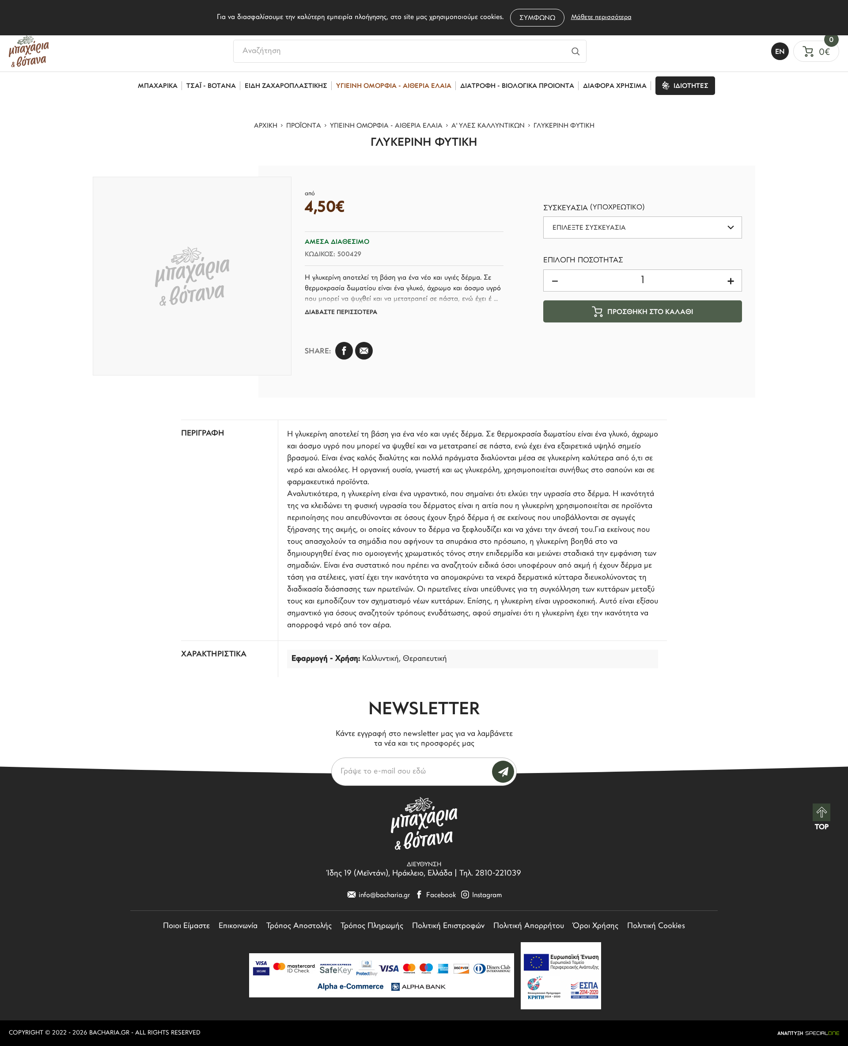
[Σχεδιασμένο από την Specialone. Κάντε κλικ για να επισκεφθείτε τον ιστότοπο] (808, 1033)
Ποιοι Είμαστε (186, 926)
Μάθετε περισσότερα (601, 17)
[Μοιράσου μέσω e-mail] (364, 351)
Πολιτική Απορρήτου (528, 926)
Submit (503, 772)
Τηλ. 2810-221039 (490, 874)
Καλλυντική (380, 659)
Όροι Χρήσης (595, 926)
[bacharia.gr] (29, 51)
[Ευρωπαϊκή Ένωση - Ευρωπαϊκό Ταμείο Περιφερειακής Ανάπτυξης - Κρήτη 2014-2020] (561, 975)
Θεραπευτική (425, 659)
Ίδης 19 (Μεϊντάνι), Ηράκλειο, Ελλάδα (389, 874)
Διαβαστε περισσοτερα (341, 312)
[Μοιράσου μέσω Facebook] (344, 351)
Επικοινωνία (238, 926)
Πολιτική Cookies (656, 926)
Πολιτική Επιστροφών (448, 926)
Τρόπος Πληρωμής (372, 926)
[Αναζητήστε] (575, 51)
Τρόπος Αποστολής (299, 926)
